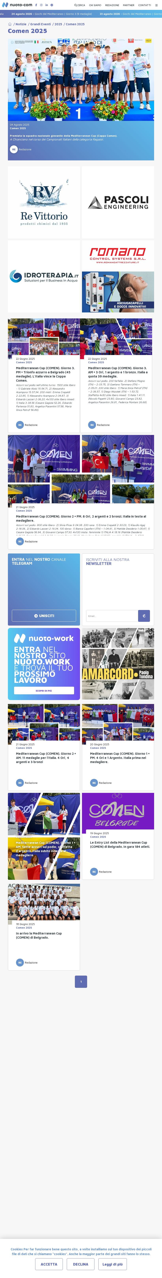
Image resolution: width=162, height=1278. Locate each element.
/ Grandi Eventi (38, 24)
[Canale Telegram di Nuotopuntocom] (51, 5)
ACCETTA (49, 1264)
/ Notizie (19, 24)
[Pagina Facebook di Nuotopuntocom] (36, 5)
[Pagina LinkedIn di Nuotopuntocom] (46, 5)
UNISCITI (46, 616)
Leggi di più (113, 1264)
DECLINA (80, 1264)
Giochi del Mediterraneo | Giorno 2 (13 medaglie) (118, 13)
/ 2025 (56, 24)
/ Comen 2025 (73, 24)
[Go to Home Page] (10, 24)
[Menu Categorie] (156, 4)
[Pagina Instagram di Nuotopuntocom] (41, 5)
